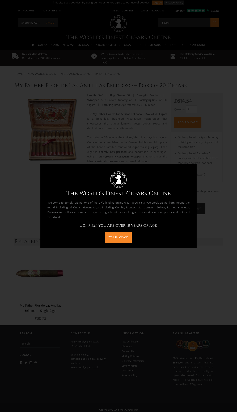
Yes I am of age (118, 237)
